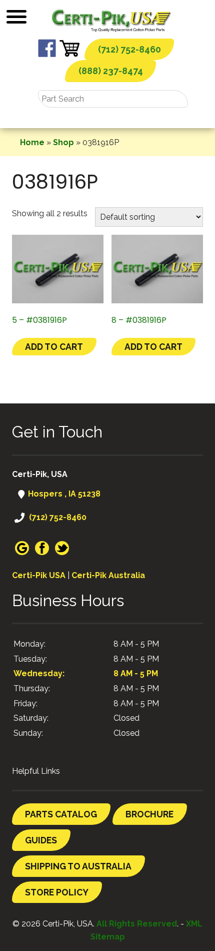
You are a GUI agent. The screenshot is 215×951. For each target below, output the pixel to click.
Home (32, 142)
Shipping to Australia (78, 866)
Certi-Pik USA (39, 575)
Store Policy (56, 892)
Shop (63, 142)
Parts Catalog (61, 814)
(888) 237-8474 (110, 71)
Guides (41, 840)
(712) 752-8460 (129, 49)
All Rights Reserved (136, 923)
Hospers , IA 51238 (63, 494)
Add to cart (54, 346)
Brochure (150, 814)
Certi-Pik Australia (108, 575)
